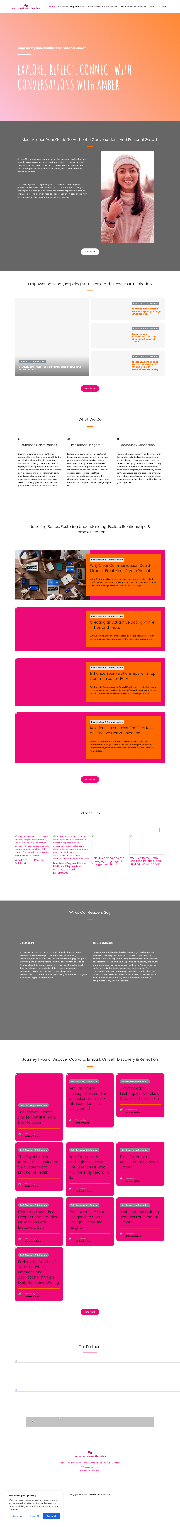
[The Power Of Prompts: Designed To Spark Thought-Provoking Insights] (78, 1198)
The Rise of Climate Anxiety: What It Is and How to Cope (37, 1117)
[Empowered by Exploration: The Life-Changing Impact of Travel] (109, 335)
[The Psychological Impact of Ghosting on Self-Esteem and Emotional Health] (19, 1143)
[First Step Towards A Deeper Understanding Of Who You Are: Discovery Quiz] (25, 1198)
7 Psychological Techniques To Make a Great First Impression (139, 1093)
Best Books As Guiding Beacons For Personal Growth (139, 1217)
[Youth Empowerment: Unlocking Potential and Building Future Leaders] (52, 337)
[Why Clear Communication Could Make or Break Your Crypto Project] (52, 574)
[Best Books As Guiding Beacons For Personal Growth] (127, 1198)
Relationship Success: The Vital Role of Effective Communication (122, 730)
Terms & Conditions (92, 1462)
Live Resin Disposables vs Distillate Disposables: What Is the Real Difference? (69, 868)
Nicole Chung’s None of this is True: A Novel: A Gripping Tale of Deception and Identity (145, 365)
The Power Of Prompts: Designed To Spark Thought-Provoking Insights (89, 1219)
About (153, 6)
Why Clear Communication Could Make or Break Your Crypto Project (120, 568)
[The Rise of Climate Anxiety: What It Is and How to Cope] (39, 1086)
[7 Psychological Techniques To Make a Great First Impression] (120, 1074)
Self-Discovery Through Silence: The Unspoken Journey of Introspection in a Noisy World (87, 1099)
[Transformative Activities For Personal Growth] (129, 1143)
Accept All (51, 1516)
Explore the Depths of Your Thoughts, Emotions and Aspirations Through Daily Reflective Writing (38, 1272)
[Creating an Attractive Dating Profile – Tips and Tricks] (20, 608)
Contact (163, 6)
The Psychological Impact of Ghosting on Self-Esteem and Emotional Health (38, 1164)
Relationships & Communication (103, 6)
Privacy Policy (74, 1462)
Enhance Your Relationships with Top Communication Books (122, 676)
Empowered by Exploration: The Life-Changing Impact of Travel (144, 338)
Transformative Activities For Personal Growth (139, 1162)
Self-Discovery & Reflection (134, 6)
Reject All (34, 1516)
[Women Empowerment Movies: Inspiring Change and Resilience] (109, 309)
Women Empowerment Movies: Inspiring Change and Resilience (146, 311)
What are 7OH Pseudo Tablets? (29, 861)
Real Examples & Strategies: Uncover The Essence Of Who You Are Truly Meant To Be (89, 1167)
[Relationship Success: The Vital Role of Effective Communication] (39, 713)
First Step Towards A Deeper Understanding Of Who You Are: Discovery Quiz (38, 1219)
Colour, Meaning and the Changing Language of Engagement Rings (107, 861)
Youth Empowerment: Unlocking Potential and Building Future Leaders (50, 368)
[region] (34, 1506)
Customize (17, 1516)
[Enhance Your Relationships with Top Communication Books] (33, 659)
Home (52, 6)
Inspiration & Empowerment (71, 6)
